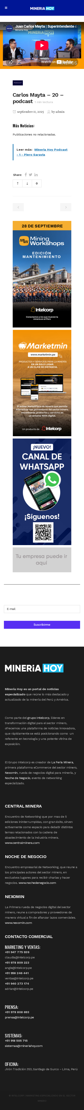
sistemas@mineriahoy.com (23, 1046)
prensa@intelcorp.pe (19, 1017)
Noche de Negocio (17, 778)
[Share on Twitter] (30, 174)
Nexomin (11, 773)
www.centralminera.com (22, 843)
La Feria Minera (62, 762)
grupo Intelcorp (38, 718)
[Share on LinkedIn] (36, 174)
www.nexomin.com (18, 923)
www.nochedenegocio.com (37, 883)
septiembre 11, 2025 (30, 112)
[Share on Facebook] (26, 174)
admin (60, 112)
